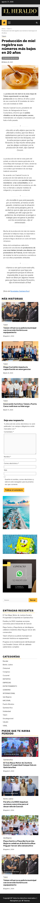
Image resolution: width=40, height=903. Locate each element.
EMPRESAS (7, 683)
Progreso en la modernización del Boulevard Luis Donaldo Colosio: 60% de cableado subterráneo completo (19, 644)
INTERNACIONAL (9, 693)
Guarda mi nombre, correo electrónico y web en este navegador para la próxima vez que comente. (19, 481)
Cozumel (6, 675)
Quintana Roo (8, 708)
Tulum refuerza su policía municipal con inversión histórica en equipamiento (19, 330)
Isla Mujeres (7, 697)
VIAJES (5, 722)
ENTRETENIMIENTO (10, 686)
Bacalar (5, 661)
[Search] (36, 23)
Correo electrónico (11, 463)
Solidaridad (7, 711)
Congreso (6, 672)
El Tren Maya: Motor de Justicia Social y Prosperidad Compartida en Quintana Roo (19, 765)
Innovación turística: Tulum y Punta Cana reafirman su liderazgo (20, 405)
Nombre (7, 457)
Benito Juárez (8, 665)
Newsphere (14, 901)
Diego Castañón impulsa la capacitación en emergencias (17, 368)
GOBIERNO (7, 690)
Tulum (4, 36)
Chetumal (6, 668)
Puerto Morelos (8, 704)
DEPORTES (7, 679)
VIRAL (5, 726)
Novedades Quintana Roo (19, 291)
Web (5, 470)
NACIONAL (7, 701)
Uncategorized (8, 719)
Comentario (9, 432)
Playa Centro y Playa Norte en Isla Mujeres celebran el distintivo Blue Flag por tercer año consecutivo (19, 629)
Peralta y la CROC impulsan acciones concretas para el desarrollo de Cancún (15, 804)
